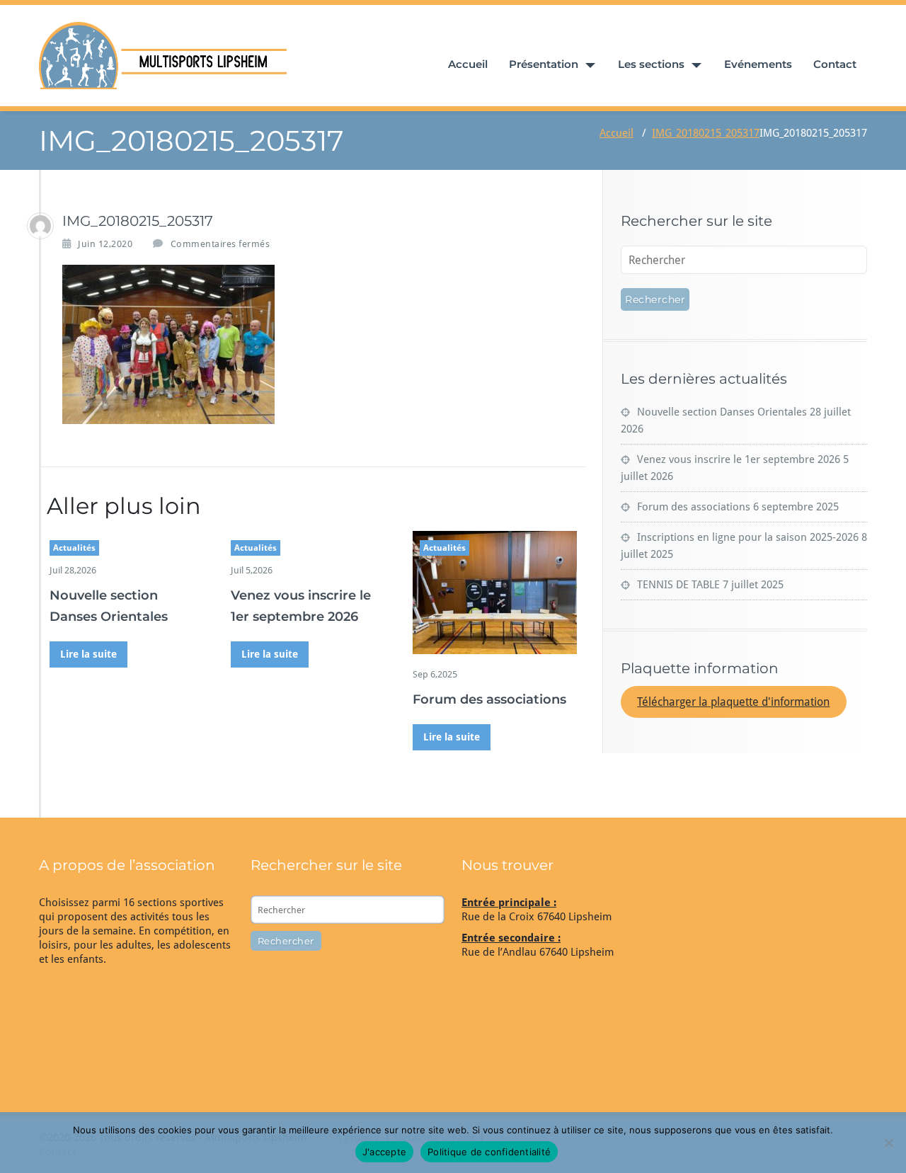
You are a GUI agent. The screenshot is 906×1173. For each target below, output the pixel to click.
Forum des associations (489, 699)
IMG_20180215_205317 (705, 133)
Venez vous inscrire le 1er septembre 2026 (738, 459)
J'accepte (384, 1151)
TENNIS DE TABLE (678, 584)
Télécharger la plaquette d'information (733, 702)
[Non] (888, 1142)
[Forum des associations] (495, 592)
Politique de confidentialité (489, 1151)
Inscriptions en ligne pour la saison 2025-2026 (748, 537)
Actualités (74, 548)
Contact (834, 64)
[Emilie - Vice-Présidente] (40, 225)
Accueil (468, 64)
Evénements (758, 64)
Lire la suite (88, 654)
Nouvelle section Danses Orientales (722, 412)
